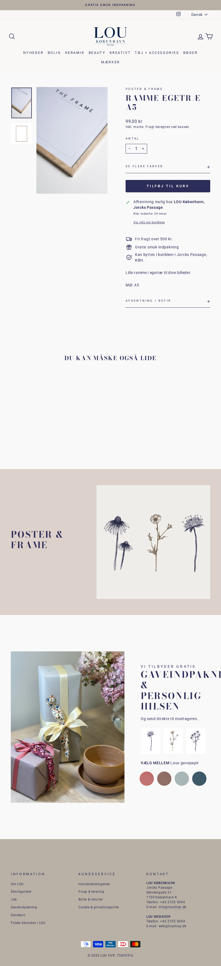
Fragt (150, 127)
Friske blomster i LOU (28, 923)
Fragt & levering (91, 892)
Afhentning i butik (148, 301)
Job (14, 899)
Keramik (75, 53)
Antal (133, 138)
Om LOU (17, 884)
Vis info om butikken (149, 222)
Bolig (54, 53)
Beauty (97, 53)
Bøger (190, 53)
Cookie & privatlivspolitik (98, 907)
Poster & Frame (144, 89)
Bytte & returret (90, 899)
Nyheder (33, 53)
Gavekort (18, 915)
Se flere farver (144, 166)
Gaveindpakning (24, 907)
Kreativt (120, 53)
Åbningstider (21, 892)
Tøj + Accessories (157, 53)
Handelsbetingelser (94, 884)
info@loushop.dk (173, 907)
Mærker (110, 62)
